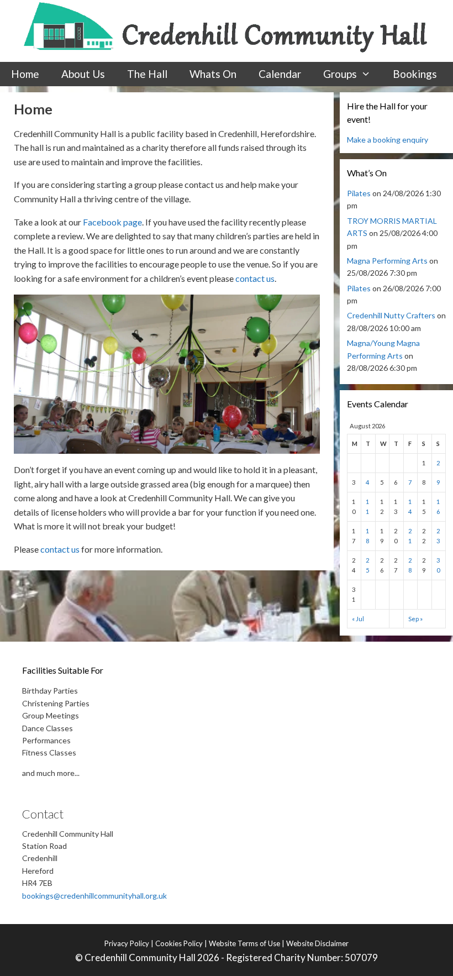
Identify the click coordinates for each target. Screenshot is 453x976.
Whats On (212, 73)
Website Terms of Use (244, 943)
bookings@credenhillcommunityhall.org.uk (94, 895)
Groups (340, 73)
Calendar (280, 73)
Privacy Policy (126, 943)
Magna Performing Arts (387, 260)
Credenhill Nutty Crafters (391, 315)
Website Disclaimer (317, 943)
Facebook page (112, 222)
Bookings (415, 73)
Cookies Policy (179, 943)
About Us (83, 73)
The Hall (147, 73)
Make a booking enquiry (387, 139)
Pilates (359, 193)
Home (25, 73)
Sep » (415, 618)
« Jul (358, 618)
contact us (255, 278)
